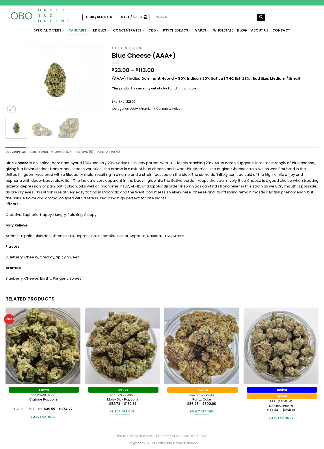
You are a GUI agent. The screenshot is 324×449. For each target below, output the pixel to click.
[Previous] (13, 79)
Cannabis (77, 30)
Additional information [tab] (51, 152)
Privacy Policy (168, 436)
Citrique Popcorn (43, 399)
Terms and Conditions (134, 436)
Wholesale (223, 30)
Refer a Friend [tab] (108, 152)
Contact (281, 30)
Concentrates (127, 30)
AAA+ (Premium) (142, 109)
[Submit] (261, 17)
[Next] (98, 79)
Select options (43, 417)
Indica (137, 48)
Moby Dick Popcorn (122, 399)
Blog (242, 30)
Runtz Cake (201, 399)
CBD (152, 30)
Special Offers (47, 30)
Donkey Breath (281, 406)
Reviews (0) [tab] (84, 152)
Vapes (200, 30)
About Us (259, 30)
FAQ (204, 436)
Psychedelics (175, 30)
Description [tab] (16, 152)
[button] (98, 17)
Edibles (99, 30)
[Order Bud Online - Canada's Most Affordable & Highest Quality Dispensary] (40, 15)
